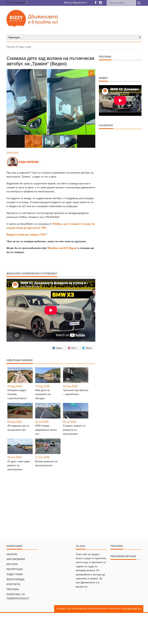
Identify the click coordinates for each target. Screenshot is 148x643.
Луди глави (24, 46)
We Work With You (132, 608)
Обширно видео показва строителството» (17, 394)
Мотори (12, 564)
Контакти (13, 584)
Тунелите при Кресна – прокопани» (75, 392)
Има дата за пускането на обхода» (43, 394)
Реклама (12, 589)
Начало (10, 46)
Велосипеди (15, 579)
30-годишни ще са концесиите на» (18, 427)
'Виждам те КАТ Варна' (62, 248)
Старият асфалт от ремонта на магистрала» (74, 429)
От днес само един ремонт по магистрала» (18, 465)
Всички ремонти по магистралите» (46, 463)
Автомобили (15, 559)
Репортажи (14, 569)
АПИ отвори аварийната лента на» (46, 429)
